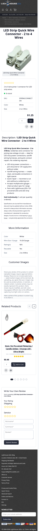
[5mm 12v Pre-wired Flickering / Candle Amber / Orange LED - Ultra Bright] (19, 328)
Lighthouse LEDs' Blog (8, 455)
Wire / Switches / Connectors (17, 18)
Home (4, 18)
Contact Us (5, 499)
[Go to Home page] (11, 3)
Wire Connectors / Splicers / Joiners (14, 20)
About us (4, 474)
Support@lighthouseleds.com (10, 472)
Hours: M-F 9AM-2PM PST (9, 466)
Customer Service (7, 477)
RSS (3, 502)
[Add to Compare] (32, 127)
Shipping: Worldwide (8, 461)
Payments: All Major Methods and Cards (13, 463)
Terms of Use (5, 483)
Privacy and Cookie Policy (9, 488)
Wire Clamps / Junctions (11, 22)
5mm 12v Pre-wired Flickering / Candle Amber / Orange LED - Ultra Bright (19, 349)
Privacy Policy (6, 480)
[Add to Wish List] (27, 127)
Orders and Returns (7, 496)
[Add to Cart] (31, 121)
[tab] (11, 379)
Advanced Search (7, 494)
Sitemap (4, 505)
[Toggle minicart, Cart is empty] (15, 10)
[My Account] (11, 10)
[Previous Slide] (29, 306)
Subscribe (7, 519)
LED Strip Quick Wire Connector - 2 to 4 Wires (17, 24)
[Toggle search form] (7, 10)
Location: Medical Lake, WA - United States (14, 458)
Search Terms (5, 491)
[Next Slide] (34, 306)
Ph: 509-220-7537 (7, 469)
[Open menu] (3, 10)
